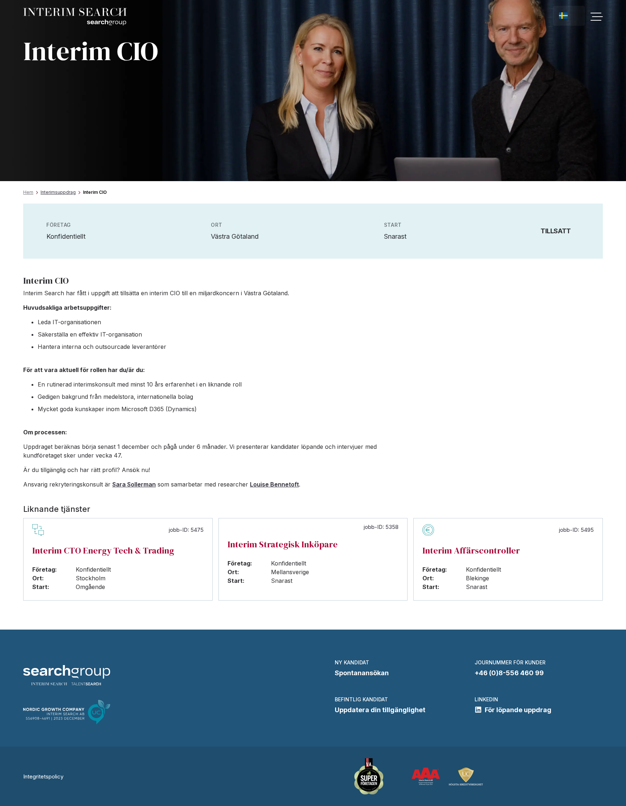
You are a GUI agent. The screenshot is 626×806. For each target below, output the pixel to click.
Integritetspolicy (43, 776)
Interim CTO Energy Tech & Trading (103, 550)
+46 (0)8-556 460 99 (509, 673)
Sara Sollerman (134, 484)
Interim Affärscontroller (471, 550)
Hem (28, 192)
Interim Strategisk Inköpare (283, 544)
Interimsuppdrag (58, 192)
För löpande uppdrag (518, 710)
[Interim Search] (75, 17)
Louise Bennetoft (274, 484)
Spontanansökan (362, 673)
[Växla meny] (596, 17)
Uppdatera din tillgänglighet (380, 710)
